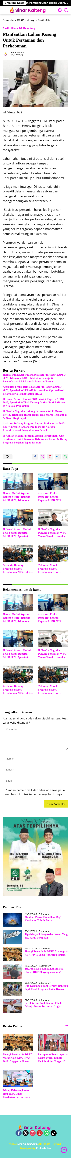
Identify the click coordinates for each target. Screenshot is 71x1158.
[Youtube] (40, 1133)
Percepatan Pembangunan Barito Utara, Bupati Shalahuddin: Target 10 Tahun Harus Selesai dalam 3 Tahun (53, 1058)
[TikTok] (54, 1133)
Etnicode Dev (43, 1148)
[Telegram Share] (58, 457)
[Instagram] (33, 1133)
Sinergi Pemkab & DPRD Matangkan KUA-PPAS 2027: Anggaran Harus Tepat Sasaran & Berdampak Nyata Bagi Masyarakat (46, 953)
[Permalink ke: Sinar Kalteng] (6, 53)
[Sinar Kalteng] (28, 10)
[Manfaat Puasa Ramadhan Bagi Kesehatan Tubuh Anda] (12, 920)
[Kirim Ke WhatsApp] (65, 457)
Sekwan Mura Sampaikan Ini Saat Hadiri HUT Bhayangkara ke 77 (44, 970)
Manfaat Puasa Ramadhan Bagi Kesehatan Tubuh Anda (43, 919)
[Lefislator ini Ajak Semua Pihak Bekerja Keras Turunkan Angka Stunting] (12, 1006)
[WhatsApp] (47, 1133)
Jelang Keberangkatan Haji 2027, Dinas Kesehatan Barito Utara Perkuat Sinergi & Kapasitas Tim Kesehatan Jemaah (17, 1094)
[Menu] (5, 10)
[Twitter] (26, 1133)
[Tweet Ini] (42, 457)
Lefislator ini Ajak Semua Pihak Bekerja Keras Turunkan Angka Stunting (43, 1005)
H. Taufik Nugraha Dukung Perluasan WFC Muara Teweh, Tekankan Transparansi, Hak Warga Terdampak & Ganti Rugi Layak (35, 414)
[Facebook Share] (35, 457)
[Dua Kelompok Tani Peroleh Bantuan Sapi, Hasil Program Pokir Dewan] (12, 989)
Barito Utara (10, 28)
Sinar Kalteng (17, 52)
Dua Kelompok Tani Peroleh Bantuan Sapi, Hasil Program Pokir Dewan (46, 987)
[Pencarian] (66, 10)
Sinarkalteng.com (27, 1143)
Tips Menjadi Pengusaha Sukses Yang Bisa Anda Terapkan (46, 936)
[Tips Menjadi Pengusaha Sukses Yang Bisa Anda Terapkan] (12, 937)
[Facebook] (19, 1133)
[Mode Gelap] (60, 10)
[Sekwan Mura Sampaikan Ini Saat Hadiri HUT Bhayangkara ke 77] (12, 971)
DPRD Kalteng (27, 28)
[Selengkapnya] (66, 1025)
